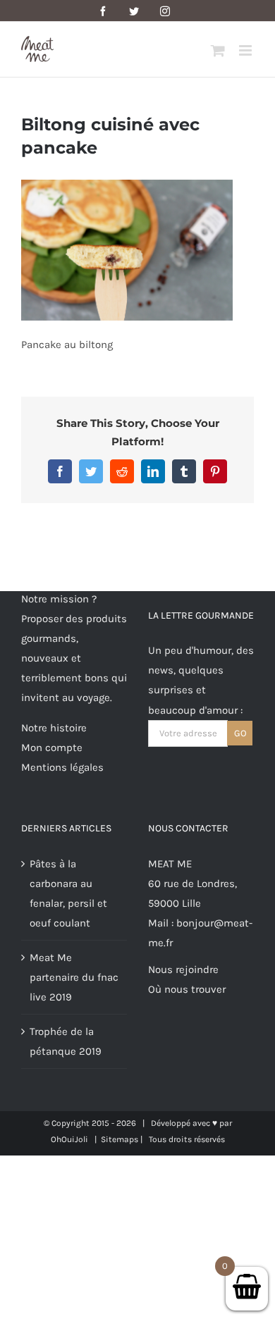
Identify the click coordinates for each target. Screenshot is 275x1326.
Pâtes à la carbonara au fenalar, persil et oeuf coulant (68, 893)
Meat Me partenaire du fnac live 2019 (74, 977)
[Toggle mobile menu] (246, 50)
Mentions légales (62, 767)
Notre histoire (54, 727)
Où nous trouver (187, 989)
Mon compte (51, 747)
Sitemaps (119, 1139)
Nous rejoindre (183, 969)
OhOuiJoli (69, 1139)
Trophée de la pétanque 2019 (66, 1041)
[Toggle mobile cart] (218, 50)
